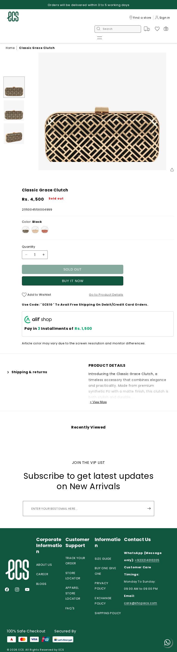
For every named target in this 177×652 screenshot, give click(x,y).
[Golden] (35, 229)
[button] (99, 38)
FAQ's (70, 608)
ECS (21, 650)
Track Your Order (75, 561)
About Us (44, 565)
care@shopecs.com (140, 603)
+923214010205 (147, 560)
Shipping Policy (108, 613)
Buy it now (72, 281)
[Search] (98, 29)
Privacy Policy (101, 586)
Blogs (41, 584)
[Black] (25, 229)
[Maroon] (44, 229)
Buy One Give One (105, 571)
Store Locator (72, 576)
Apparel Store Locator (72, 593)
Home (10, 48)
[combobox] (118, 29)
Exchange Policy (103, 601)
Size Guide (103, 559)
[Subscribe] (149, 508)
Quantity (28, 246)
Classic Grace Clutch (37, 48)
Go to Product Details (106, 294)
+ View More (98, 402)
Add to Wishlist (39, 294)
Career (42, 574)
